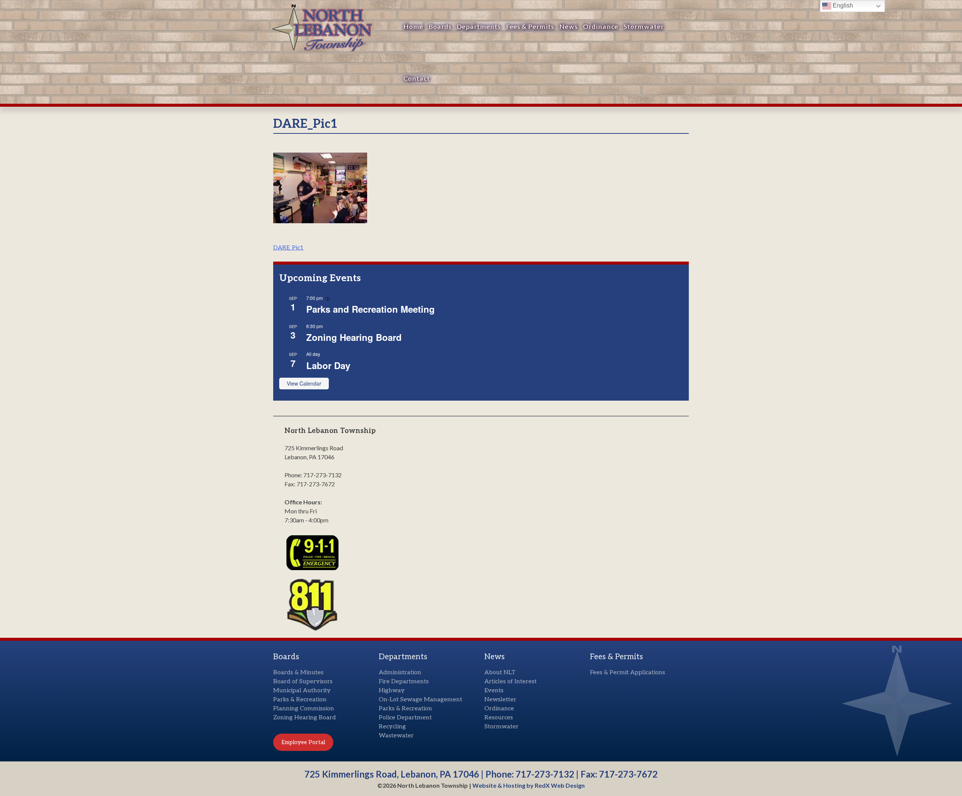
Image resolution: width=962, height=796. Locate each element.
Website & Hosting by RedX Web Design (528, 785)
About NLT (500, 672)
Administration (400, 672)
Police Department (405, 717)
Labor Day (328, 365)
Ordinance (600, 27)
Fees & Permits (530, 27)
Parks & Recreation (300, 699)
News (568, 27)
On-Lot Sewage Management (420, 699)
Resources (498, 717)
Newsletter (500, 699)
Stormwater (643, 27)
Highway (392, 690)
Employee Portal (303, 742)
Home (413, 27)
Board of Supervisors (303, 681)
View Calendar (304, 383)
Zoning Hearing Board (354, 337)
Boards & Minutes (298, 672)
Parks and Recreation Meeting (370, 309)
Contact (416, 79)
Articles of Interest (510, 681)
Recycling (392, 726)
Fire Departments (404, 681)
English (842, 5)
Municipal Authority (302, 690)
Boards (439, 27)
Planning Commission (303, 708)
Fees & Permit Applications (627, 672)
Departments (479, 27)
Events (494, 690)
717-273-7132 (545, 774)
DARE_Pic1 (288, 247)
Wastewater (396, 735)
